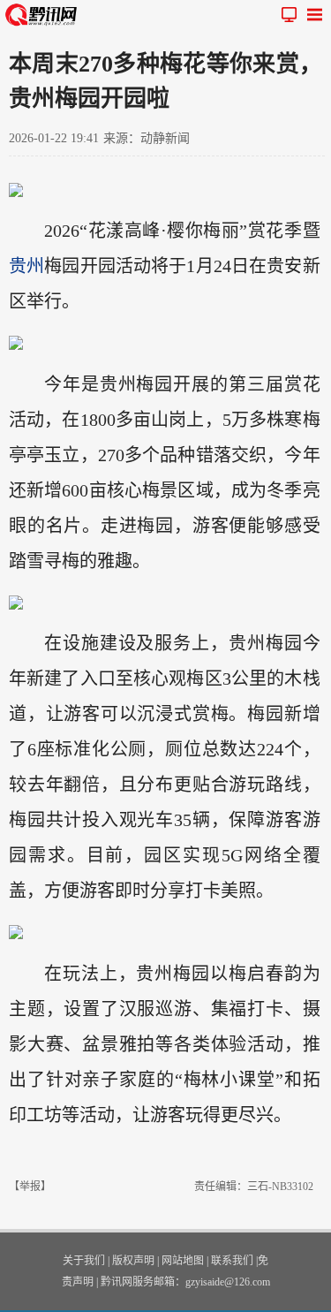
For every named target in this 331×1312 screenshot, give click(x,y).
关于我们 (84, 1261)
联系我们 (232, 1261)
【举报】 (30, 1186)
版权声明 (133, 1261)
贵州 (26, 266)
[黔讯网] (44, 15)
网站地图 (183, 1261)
